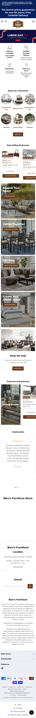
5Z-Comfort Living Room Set (29, 405)
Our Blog (13, 695)
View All (18, 134)
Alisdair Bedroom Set (10, 165)
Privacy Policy (22, 695)
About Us (20, 687)
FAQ (24, 689)
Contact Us (12, 687)
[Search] (30, 586)
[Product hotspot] (23, 342)
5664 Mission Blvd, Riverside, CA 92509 (26, 74)
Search (4, 687)
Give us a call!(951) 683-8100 (9, 71)
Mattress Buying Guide (17, 691)
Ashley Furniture (7, 167)
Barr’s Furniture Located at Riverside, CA (16, 693)
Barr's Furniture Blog (14, 689)
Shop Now (18, 368)
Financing (28, 687)
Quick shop (11, 171)
